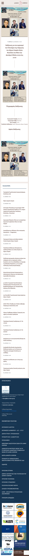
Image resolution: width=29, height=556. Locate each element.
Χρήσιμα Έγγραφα (7, 470)
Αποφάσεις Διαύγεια (8, 427)
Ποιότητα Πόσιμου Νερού (10, 485)
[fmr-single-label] (8, 506)
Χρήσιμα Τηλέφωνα (8, 479)
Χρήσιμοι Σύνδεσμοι (8, 482)
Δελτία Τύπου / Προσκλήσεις (10, 433)
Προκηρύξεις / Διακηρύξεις (10, 437)
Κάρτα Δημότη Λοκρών (9, 455)
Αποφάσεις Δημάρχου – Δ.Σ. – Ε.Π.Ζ (12, 430)
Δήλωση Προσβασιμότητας (10, 488)
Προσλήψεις (6, 440)
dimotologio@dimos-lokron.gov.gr (9, 410)
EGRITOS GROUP (15, 552)
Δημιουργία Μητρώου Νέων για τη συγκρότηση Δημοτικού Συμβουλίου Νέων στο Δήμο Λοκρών (13, 450)
